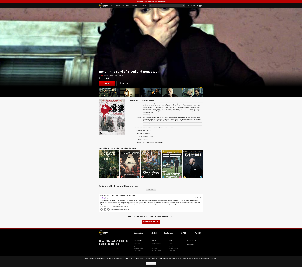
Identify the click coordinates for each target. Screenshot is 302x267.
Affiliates (171, 245)
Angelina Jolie (155, 127)
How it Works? (137, 243)
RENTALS (154, 240)
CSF (134, 195)
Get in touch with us (191, 244)
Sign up (106, 83)
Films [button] (112, 6)
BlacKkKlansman (124, 179)
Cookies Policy (213, 258)
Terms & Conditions (173, 248)
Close (151, 263)
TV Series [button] (118, 6)
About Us (171, 243)
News (153, 246)
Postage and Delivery (138, 248)
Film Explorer (154, 248)
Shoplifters (143, 179)
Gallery (199, 87)
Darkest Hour (186, 179)
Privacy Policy (172, 250)
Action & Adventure (148, 142)
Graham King (163, 127)
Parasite (164, 179)
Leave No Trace (102, 179)
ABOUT (171, 240)
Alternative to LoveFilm (156, 250)
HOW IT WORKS (138, 240)
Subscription (137, 246)
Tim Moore (170, 127)
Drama (156, 142)
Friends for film (137, 250)
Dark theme (196, 6)
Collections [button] (143, 6)
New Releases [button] (134, 6)
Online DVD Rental (155, 245)
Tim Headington (147, 127)
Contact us (171, 246)
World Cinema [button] (125, 6)
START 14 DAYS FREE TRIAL (151, 222)
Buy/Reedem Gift (137, 252)
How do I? (136, 245)
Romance (160, 142)
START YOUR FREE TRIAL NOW (151, 1)
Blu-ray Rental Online (156, 243)
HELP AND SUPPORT (192, 240)
